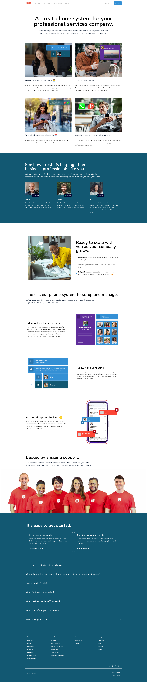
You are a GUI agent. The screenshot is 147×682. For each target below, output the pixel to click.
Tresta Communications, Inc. (111, 678)
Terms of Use (116, 675)
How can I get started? (37, 619)
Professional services (57, 646)
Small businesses (56, 643)
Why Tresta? (58, 3)
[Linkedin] (118, 666)
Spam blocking (31, 658)
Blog (100, 643)
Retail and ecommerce (57, 655)
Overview (30, 640)
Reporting (30, 652)
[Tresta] (28, 2)
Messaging (30, 646)
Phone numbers (31, 655)
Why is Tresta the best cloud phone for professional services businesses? (63, 574)
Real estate (54, 649)
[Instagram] (115, 666)
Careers (101, 646)
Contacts (30, 649)
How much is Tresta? (36, 583)
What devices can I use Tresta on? (43, 601)
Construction (55, 652)
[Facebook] (112, 666)
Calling (29, 643)
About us (101, 640)
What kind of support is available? (43, 610)
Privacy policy (116, 672)
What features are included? (40, 592)
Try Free (117, 3)
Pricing (66, 3)
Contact (101, 649)
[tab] (73, 574)
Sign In (107, 3)
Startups (53, 640)
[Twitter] (110, 666)
